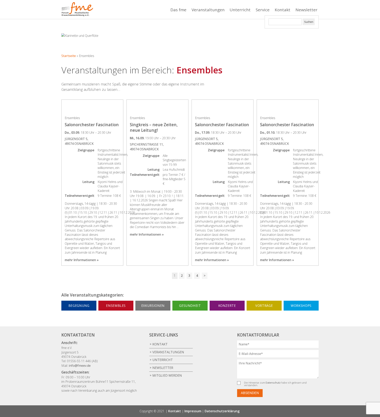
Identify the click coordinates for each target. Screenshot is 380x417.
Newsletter (306, 9)
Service (263, 9)
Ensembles (116, 305)
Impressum (192, 411)
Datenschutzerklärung (222, 411)
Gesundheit (190, 305)
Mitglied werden (167, 375)
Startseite (68, 56)
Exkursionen (153, 305)
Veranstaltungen (208, 9)
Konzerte (227, 305)
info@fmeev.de (80, 365)
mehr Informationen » (82, 260)
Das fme (178, 9)
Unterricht (240, 9)
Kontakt (282, 9)
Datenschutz (273, 382)
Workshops (301, 305)
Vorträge (264, 305)
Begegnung (78, 305)
